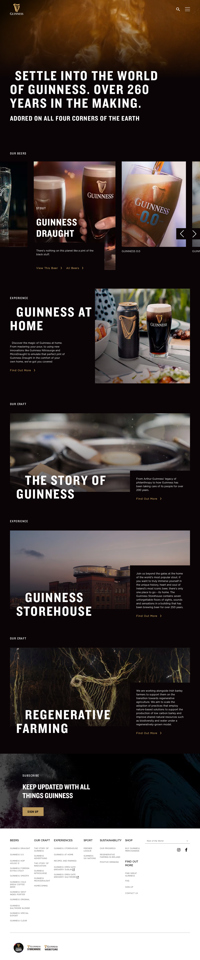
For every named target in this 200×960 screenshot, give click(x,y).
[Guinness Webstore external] (51, 948)
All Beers (72, 268)
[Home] (16, 9)
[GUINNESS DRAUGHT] (74, 215)
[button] (182, 233)
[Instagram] (179, 850)
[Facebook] (186, 850)
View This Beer (47, 268)
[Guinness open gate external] (19, 948)
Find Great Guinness (131, 874)
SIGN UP (33, 812)
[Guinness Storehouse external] (34, 948)
